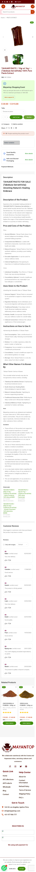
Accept (21, 868)
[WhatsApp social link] (9, 2)
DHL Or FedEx (7, 707)
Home (3, 17)
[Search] (33, 12)
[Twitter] (20, 766)
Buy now (29, 117)
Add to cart (16, 117)
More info (12, 868)
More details (29, 153)
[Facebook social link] (2, 2)
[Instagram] (15, 766)
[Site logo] (18, 6)
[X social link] (5, 2)
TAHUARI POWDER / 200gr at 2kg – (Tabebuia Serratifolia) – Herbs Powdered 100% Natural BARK (9, 493)
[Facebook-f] (10, 766)
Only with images (10, 544)
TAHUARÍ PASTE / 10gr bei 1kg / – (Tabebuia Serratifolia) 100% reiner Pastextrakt (24, 493)
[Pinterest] (26, 766)
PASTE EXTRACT (12, 17)
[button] (3, 37)
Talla (3, 108)
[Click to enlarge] (5, 50)
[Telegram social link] (12, 2)
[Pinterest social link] (7, 2)
